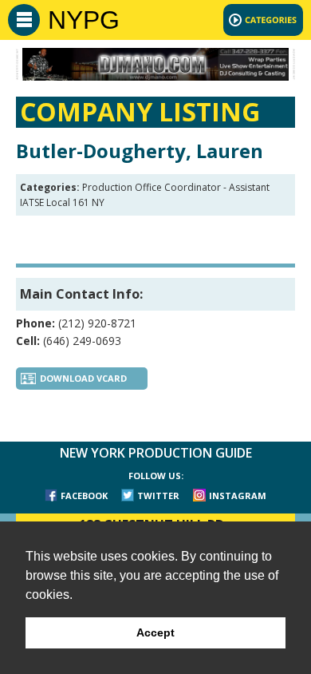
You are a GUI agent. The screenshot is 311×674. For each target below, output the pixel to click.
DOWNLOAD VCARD (83, 378)
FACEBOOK (84, 496)
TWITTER (158, 496)
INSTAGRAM (237, 496)
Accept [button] (155, 632)
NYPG (84, 20)
